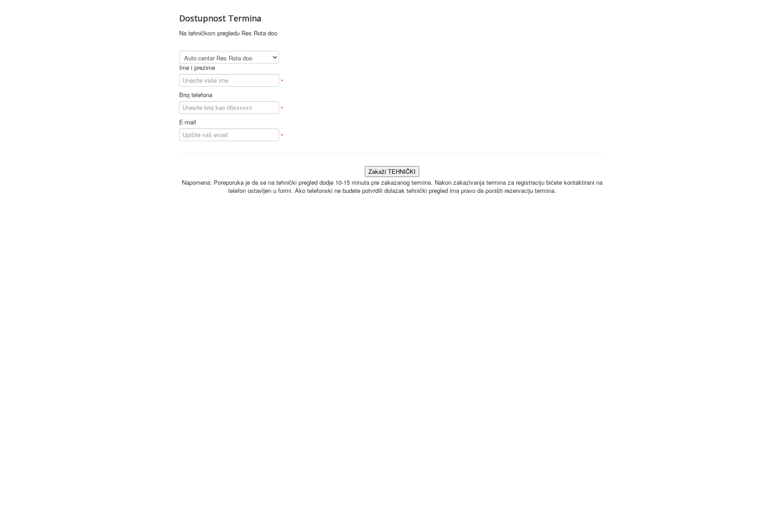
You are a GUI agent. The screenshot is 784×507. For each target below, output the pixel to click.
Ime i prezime (197, 68)
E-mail (187, 122)
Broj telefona (195, 95)
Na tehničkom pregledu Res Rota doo (228, 33)
